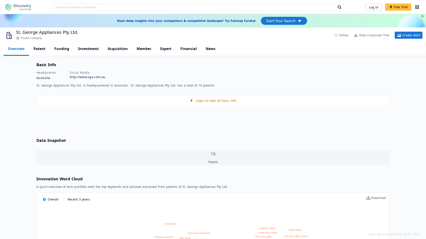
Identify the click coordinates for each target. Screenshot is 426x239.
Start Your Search (281, 20)
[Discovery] (18, 7)
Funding (61, 48)
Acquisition (118, 48)
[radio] (50, 199)
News (210, 48)
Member (144, 48)
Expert (166, 48)
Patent (39, 48)
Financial (188, 48)
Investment (88, 48)
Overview (16, 48)
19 (213, 154)
